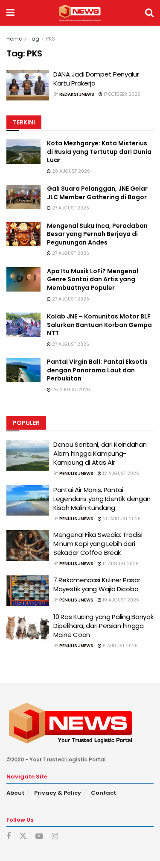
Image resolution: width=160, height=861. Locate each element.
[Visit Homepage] (79, 12)
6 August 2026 (120, 646)
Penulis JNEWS (76, 473)
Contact (103, 793)
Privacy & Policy (57, 793)
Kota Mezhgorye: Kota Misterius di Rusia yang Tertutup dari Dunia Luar (99, 151)
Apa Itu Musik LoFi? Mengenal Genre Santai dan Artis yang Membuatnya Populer (92, 279)
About (15, 793)
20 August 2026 (121, 519)
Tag (34, 38)
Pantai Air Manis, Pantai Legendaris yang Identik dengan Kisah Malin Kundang (102, 498)
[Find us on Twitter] (23, 836)
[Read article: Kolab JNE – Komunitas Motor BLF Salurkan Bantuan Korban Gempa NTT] (23, 325)
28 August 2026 (70, 171)
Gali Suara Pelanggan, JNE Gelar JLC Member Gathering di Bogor (97, 192)
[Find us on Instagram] (55, 836)
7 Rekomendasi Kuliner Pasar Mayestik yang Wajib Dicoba (96, 584)
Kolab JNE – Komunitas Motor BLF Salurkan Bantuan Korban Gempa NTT (99, 324)
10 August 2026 (120, 600)
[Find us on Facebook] (8, 836)
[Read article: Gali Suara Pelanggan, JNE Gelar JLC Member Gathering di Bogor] (23, 197)
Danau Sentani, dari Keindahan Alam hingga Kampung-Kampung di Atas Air (99, 453)
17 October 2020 (121, 94)
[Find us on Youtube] (39, 836)
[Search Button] (149, 13)
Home (14, 38)
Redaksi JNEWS (76, 94)
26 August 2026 (70, 389)
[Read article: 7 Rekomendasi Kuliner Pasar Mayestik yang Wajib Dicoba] (27, 590)
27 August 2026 (70, 208)
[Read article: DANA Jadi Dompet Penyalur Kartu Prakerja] (27, 85)
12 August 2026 (120, 473)
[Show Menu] (10, 13)
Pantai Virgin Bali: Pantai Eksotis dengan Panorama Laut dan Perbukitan (97, 370)
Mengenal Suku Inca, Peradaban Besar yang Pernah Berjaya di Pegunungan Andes (97, 234)
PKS (50, 38)
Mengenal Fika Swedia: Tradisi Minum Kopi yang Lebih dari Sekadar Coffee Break (97, 543)
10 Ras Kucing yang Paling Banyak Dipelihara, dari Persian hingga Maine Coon (103, 625)
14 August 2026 (120, 563)
